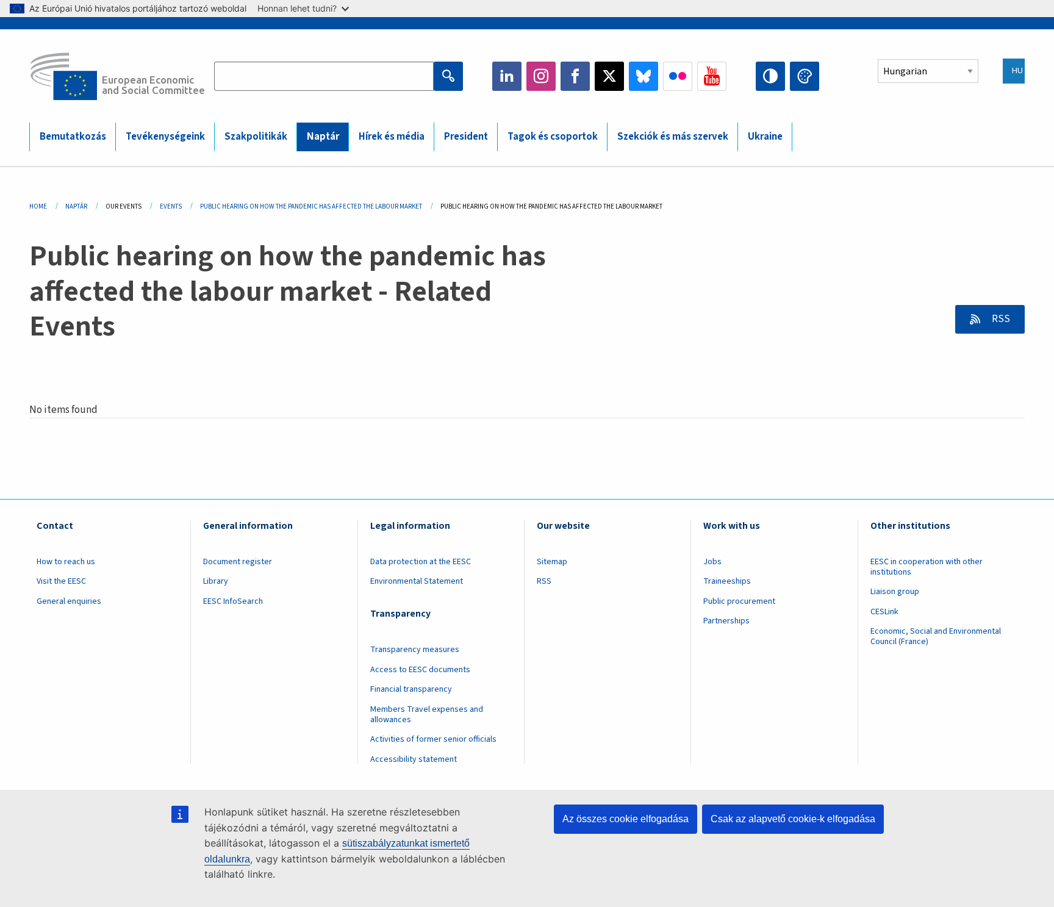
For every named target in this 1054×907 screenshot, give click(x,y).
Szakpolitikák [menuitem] (255, 136)
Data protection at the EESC (420, 562)
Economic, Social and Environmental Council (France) (935, 636)
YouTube (711, 76)
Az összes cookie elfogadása (625, 819)
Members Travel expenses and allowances (426, 714)
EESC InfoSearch (233, 601)
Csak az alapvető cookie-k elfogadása (793, 819)
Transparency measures (414, 650)
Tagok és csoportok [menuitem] (552, 136)
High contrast (770, 76)
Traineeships (727, 581)
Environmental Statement (416, 581)
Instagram (541, 76)
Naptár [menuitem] (323, 136)
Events (171, 206)
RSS (1000, 319)
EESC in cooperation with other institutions (926, 567)
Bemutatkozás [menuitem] (73, 136)
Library (215, 581)
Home (38, 206)
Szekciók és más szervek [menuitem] (672, 136)
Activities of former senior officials (433, 739)
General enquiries (69, 601)
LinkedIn (507, 76)
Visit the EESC (61, 581)
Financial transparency (411, 689)
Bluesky (643, 76)
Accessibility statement (413, 759)
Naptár (76, 206)
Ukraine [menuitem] (765, 136)
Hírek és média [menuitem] (392, 136)
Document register (237, 562)
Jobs (712, 562)
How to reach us (66, 562)
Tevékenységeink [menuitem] (165, 136)
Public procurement (739, 601)
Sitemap (552, 562)
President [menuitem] (466, 136)
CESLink (884, 612)
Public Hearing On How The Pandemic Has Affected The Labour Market (311, 206)
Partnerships (726, 621)
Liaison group (894, 592)
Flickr (677, 76)
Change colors (804, 76)
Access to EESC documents (420, 670)
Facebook (575, 76)
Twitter (609, 76)
